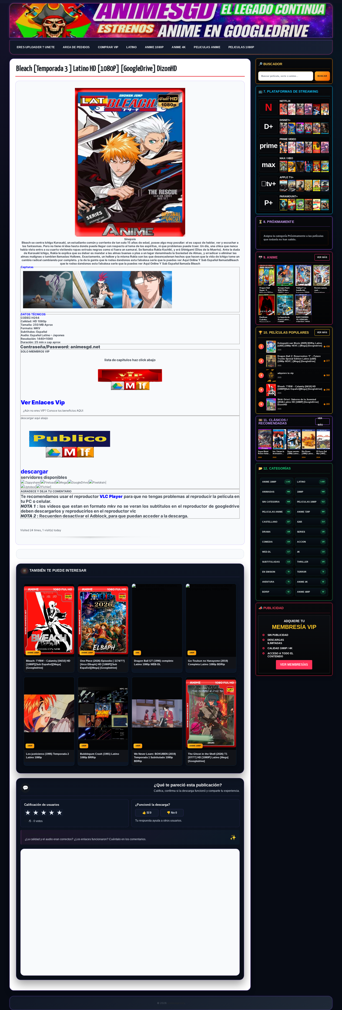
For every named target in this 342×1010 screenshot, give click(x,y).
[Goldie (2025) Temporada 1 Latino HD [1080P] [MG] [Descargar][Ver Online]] (317, 185)
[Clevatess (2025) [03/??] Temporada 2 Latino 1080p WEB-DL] (300, 109)
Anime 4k (179, 47)
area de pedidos (76, 47)
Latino (131, 47)
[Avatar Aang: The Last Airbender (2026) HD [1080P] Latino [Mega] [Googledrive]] (283, 204)
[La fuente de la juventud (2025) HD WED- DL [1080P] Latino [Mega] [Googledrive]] (292, 185)
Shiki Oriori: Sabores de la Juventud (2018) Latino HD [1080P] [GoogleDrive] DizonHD (298, 402)
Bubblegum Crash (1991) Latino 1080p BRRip (99, 755)
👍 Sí (146, 812)
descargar (34, 471)
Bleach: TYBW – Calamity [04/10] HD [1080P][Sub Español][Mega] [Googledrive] (48, 664)
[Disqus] (130, 912)
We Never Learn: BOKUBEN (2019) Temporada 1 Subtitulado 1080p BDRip (155, 757)
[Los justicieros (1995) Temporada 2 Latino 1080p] (300, 147)
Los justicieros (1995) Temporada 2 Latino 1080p (47, 755)
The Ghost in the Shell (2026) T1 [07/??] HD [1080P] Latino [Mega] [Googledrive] (208, 757)
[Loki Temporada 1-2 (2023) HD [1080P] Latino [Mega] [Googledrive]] (325, 128)
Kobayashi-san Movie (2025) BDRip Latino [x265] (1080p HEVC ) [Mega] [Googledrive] (300, 344)
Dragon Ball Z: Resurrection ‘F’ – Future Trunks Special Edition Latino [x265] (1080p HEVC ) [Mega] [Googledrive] (299, 358)
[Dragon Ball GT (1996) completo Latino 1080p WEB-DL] (283, 147)
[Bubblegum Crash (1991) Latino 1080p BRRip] (317, 109)
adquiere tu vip (286, 373)
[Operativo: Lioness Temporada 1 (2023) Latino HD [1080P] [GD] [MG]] (308, 204)
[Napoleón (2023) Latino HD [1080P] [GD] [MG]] (325, 185)
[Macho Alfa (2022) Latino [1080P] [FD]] (325, 204)
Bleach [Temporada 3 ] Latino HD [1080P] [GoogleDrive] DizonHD (96, 69)
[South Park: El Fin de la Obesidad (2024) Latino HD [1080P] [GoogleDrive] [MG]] (317, 204)
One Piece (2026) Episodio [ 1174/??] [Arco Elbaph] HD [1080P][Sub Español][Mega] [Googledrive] (102, 664)
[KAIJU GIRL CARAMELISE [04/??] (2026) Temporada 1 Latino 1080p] (308, 109)
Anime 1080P (154, 47)
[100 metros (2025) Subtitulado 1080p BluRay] (283, 109)
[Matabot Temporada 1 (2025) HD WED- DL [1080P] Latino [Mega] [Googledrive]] (300, 185)
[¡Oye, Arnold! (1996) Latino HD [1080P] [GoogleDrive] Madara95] (292, 204)
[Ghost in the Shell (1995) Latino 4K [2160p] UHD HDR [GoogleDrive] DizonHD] (308, 166)
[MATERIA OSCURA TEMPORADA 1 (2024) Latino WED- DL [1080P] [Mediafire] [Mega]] (283, 185)
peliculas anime (207, 47)
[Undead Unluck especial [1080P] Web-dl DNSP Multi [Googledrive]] (300, 128)
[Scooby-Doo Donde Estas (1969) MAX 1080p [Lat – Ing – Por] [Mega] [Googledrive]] (325, 166)
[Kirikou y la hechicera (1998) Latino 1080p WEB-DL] (317, 147)
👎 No (172, 812)
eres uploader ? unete (36, 47)
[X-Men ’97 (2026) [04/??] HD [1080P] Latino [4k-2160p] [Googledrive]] (292, 128)
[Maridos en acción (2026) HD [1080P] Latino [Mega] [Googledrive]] (292, 166)
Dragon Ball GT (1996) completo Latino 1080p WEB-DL (153, 662)
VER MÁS (322, 257)
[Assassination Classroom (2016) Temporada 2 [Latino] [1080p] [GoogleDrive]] (283, 166)
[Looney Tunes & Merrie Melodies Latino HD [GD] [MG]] (317, 166)
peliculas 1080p (241, 47)
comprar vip (108, 47)
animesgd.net (171, 20)
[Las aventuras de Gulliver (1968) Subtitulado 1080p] (325, 109)
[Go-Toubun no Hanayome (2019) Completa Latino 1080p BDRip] (292, 109)
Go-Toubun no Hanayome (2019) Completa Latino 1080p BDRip (208, 662)
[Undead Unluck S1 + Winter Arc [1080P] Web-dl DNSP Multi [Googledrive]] (308, 128)
